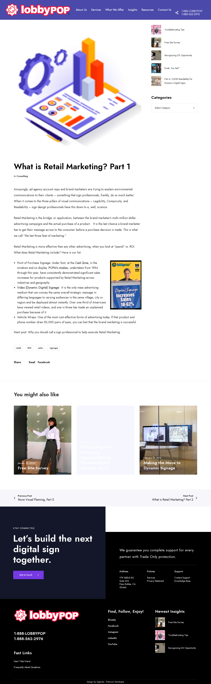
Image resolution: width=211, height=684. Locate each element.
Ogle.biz (100, 681)
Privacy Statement (155, 581)
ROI (29, 347)
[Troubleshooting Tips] (156, 30)
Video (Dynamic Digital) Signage (38, 287)
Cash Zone (81, 263)
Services (151, 577)
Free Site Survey (172, 42)
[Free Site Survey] (156, 42)
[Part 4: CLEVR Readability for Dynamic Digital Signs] (156, 81)
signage (54, 347)
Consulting (22, 176)
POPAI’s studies (58, 268)
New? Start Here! (22, 661)
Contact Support (182, 577)
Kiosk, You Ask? (172, 68)
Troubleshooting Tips (174, 29)
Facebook (44, 362)
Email (32, 362)
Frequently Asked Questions (27, 667)
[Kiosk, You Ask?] (156, 68)
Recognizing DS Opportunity (178, 55)
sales (40, 347)
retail (18, 347)
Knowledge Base (182, 581)
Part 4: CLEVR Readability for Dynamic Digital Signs (178, 81)
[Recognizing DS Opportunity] (156, 55)
